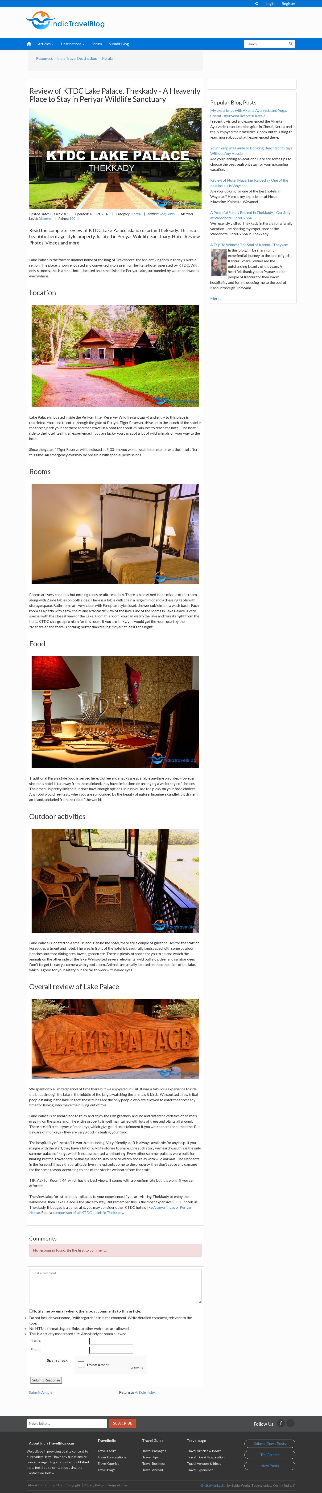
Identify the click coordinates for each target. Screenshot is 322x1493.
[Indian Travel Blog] (65, 20)
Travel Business (153, 1463)
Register (288, 3)
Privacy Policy (94, 1485)
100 (72, 218)
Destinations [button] (71, 43)
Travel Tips (150, 1457)
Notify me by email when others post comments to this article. (86, 1311)
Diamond (45, 218)
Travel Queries (108, 1463)
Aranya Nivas (164, 1207)
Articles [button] (44, 43)
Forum (96, 43)
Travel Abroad (152, 1470)
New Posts (270, 1465)
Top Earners (270, 1454)
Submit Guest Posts (270, 1443)
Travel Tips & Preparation (206, 1457)
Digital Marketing (214, 1485)
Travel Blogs (106, 1470)
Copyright (73, 1485)
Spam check (57, 1360)
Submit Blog (119, 43)
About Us (35, 1485)
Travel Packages (154, 1451)
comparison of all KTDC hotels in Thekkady (88, 1212)
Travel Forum (106, 1451)
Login (270, 3)
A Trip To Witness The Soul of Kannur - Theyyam (249, 244)
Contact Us (53, 1485)
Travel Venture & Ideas (204, 1463)
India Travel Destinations (77, 58)
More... (216, 298)
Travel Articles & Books (204, 1451)
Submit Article (40, 1392)
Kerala (107, 58)
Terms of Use (117, 1485)
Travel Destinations (111, 1457)
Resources (44, 58)
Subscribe (122, 1423)
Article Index (145, 1392)
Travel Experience (200, 1470)
